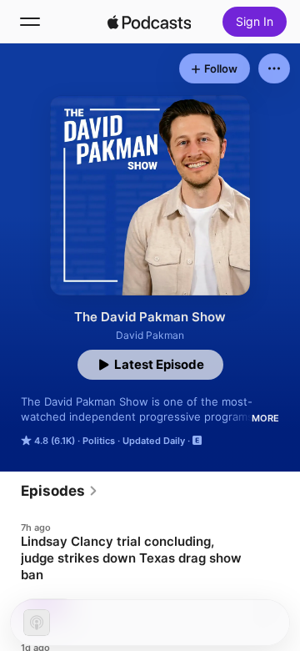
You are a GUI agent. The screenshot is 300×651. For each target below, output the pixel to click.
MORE (265, 418)
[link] (59, 491)
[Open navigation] (30, 21)
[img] (149, 21)
